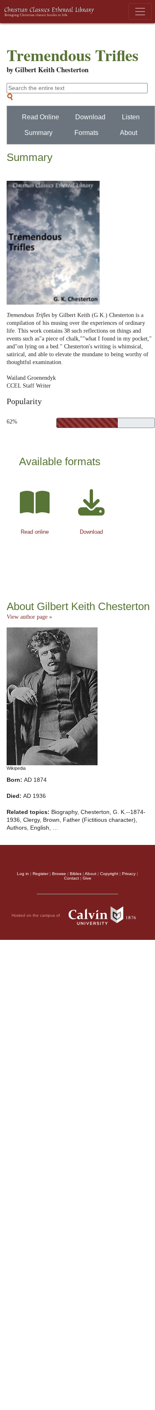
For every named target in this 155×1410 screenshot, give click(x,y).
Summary (38, 132)
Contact (71, 878)
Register (40, 873)
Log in (23, 873)
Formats (86, 132)
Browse (59, 873)
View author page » (29, 617)
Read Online (40, 117)
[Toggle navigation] (140, 11)
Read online (35, 532)
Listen (131, 117)
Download (90, 117)
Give (87, 878)
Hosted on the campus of (36, 915)
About (128, 132)
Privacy (129, 873)
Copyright (109, 873)
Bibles (75, 873)
